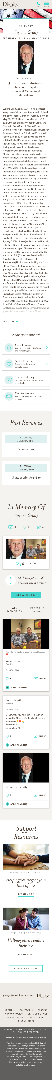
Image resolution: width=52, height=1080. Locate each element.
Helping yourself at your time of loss (26, 879)
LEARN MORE (26, 894)
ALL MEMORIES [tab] (14, 610)
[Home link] (11, 4)
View (33, 563)
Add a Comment (18, 687)
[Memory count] (10, 527)
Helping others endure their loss (26, 940)
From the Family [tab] (37, 610)
